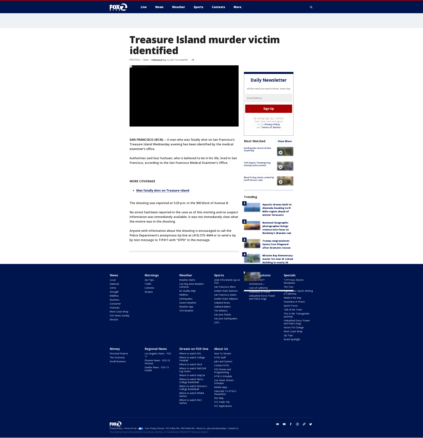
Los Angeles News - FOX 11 (158, 355)
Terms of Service (271, 127)
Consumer (115, 303)
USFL (217, 322)
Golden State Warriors (226, 290)
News (146, 59)
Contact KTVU (221, 365)
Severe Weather (187, 302)
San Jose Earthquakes (225, 318)
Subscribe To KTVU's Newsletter (225, 392)
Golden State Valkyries (226, 298)
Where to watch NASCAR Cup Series (192, 370)
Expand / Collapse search (311, 7)
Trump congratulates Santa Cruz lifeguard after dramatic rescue (276, 244)
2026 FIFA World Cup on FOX (227, 281)
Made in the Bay (292, 297)
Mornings (152, 275)
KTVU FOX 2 (135, 59)
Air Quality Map (187, 290)
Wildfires (114, 295)
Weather (185, 275)
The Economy (117, 357)
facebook (290, 424)
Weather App (186, 306)
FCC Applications (223, 405)
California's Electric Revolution (294, 281)
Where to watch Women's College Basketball (193, 388)
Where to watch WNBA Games (191, 394)
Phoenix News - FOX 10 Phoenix (157, 362)
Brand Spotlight (292, 339)
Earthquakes (185, 298)
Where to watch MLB (190, 364)
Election (114, 319)
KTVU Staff (220, 357)
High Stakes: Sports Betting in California (298, 292)
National (114, 283)
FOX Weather (186, 310)
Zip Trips (149, 279)
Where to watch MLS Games (190, 401)
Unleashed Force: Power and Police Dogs (262, 297)
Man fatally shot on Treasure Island (162, 190)
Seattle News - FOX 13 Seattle (157, 369)
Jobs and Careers (223, 361)
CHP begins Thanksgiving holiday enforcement (257, 164)
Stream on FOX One (193, 349)
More (237, 7)
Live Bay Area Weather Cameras (191, 285)
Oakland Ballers (222, 306)
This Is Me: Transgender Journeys (296, 315)
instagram (297, 424)
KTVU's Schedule (223, 376)
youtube (284, 424)
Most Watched (254, 141)
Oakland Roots (222, 302)
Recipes (149, 291)
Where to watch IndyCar (192, 375)
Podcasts (115, 307)
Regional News (156, 349)
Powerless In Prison (259, 291)
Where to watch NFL (190, 353)
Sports (219, 275)
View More (285, 141)
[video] (285, 151)
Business (114, 299)
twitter (310, 424)
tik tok (304, 424)
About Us (221, 349)
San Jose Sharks (222, 314)
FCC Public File (222, 402)
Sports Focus (291, 305)
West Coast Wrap (119, 311)
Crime (113, 287)
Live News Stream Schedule (224, 382)
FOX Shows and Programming (222, 371)
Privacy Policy (272, 124)
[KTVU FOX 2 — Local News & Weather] (121, 7)
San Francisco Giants (225, 294)
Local (112, 279)
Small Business (118, 361)
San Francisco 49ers (225, 286)
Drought (114, 291)
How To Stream (222, 353)
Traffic (148, 283)
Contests (149, 287)
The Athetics (221, 310)
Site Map (219, 398)
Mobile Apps (220, 387)
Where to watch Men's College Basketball (191, 381)
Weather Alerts (187, 279)
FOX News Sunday (119, 315)
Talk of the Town (293, 309)
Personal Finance (119, 353)
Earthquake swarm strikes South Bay (257, 149)
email (277, 424)
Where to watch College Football (192, 359)
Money (115, 349)
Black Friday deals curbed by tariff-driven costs (259, 178)
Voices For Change (294, 327)
